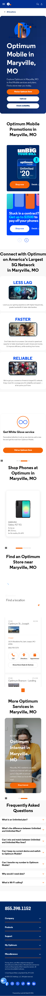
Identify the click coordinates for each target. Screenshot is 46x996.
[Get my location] (39, 605)
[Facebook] (7, 984)
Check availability (23, 106)
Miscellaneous (11, 954)
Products (9, 927)
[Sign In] (42, 4)
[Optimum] (9, 4)
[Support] (38, 4)
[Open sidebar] (3, 4)
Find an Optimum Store (23, 92)
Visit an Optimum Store (23, 450)
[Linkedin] (34, 984)
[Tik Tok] (23, 984)
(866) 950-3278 (13, 648)
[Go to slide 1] (17, 460)
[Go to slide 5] (29, 548)
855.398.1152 (18, 908)
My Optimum (11, 945)
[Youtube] (28, 984)
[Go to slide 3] (24, 460)
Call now (23, 99)
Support (8, 936)
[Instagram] (12, 984)
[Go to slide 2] (19, 460)
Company (9, 918)
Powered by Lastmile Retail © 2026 (23, 993)
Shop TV (23, 785)
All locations (11, 12)
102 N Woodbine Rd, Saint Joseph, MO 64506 (21, 643)
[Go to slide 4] (28, 460)
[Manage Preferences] (3, 981)
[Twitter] (18, 984)
